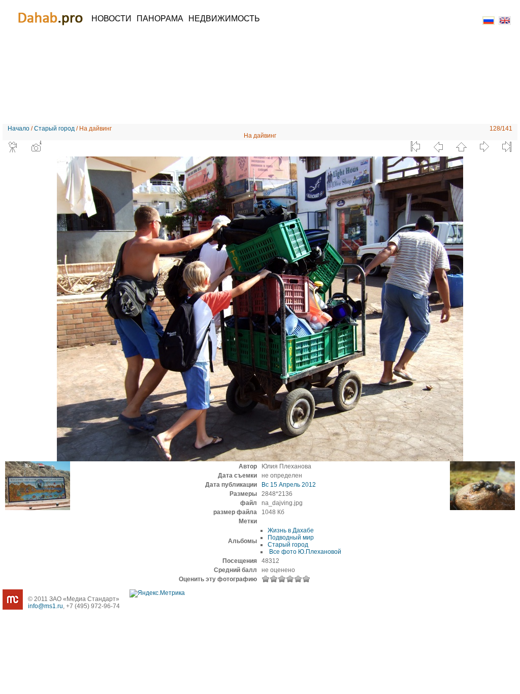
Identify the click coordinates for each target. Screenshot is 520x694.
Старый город (54, 128)
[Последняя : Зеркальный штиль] (506, 146)
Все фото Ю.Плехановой (304, 551)
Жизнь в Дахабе (291, 530)
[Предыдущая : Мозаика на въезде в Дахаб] (438, 146)
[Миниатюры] (461, 146)
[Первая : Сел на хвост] (415, 146)
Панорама (160, 18)
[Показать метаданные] (36, 146)
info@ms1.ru (45, 606)
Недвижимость (224, 18)
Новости (111, 18)
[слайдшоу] (13, 146)
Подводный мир (291, 537)
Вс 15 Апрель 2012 (289, 484)
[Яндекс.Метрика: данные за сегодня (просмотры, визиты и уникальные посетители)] (157, 593)
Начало (18, 128)
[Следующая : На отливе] (484, 146)
